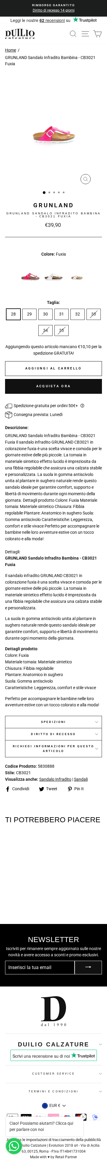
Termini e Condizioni (53, 1091)
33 (93, 314)
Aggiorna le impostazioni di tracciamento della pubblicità (54, 1139)
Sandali (81, 779)
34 (45, 330)
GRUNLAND (53, 205)
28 (13, 314)
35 (61, 330)
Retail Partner (66, 1157)
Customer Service (53, 1073)
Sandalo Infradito (55, 779)
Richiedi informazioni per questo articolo (53, 749)
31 (61, 314)
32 (77, 314)
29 (29, 314)
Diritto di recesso (53, 734)
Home (10, 50)
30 (45, 314)
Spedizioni (53, 722)
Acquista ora (53, 386)
